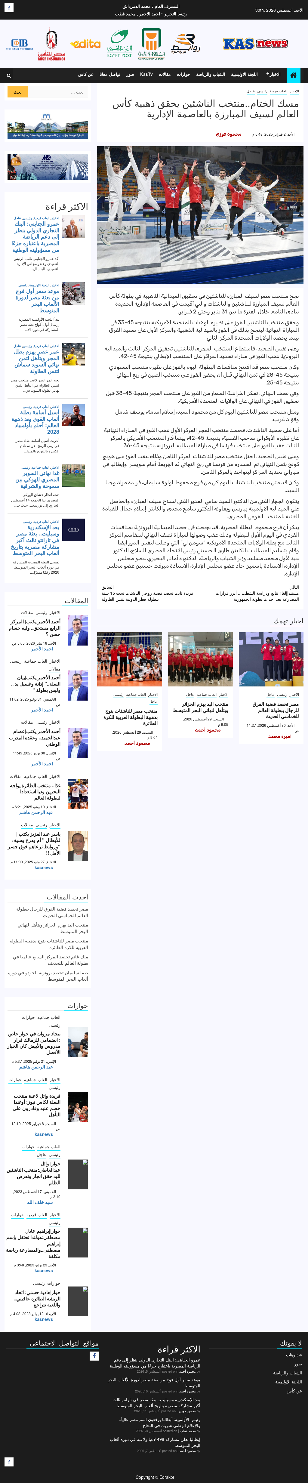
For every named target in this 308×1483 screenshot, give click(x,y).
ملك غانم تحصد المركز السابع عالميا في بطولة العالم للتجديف (50, 959)
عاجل (251, 90)
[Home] (293, 75)
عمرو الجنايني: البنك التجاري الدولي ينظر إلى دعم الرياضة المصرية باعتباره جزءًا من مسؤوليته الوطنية (155, 1363)
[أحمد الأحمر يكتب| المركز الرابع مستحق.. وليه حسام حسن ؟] (78, 630)
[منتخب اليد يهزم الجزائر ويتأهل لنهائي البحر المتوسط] (200, 659)
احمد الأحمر (42, 648)
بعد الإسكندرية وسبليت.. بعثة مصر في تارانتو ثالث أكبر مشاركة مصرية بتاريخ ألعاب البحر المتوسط (156, 1402)
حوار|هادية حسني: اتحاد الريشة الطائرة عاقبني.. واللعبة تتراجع (37, 1298)
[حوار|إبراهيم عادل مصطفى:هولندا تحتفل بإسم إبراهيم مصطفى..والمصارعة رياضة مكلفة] (78, 1243)
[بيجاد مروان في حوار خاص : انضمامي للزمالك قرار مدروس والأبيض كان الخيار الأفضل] (78, 1042)
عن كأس (294, 1391)
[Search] (9, 75)
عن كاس (86, 74)
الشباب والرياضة (210, 74)
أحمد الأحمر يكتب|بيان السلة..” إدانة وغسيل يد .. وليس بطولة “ (35, 683)
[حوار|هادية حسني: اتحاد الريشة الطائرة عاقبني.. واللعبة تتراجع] (78, 1301)
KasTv (146, 74)
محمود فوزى (229, 134)
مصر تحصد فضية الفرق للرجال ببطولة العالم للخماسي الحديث (276, 710)
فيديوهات (294, 1355)
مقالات (165, 74)
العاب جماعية (207, 694)
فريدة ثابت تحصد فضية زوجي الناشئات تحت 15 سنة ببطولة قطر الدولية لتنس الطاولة (147, 593)
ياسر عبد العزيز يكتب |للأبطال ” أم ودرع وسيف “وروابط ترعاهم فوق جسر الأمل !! (34, 843)
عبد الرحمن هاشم (36, 812)
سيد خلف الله (40, 1202)
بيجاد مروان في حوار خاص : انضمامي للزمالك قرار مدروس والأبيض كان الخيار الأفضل (33, 1043)
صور (130, 74)
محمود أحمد (208, 730)
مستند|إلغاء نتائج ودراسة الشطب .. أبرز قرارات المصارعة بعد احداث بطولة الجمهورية (257, 593)
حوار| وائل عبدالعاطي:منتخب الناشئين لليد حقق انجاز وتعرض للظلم (33, 1172)
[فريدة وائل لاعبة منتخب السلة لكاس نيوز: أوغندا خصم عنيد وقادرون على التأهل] (78, 1107)
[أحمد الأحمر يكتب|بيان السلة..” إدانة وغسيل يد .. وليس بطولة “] (78, 686)
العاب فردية (278, 90)
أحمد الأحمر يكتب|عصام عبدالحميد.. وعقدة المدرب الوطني (34, 737)
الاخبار (275, 74)
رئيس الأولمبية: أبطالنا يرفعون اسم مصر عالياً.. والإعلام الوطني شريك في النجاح (159, 1422)
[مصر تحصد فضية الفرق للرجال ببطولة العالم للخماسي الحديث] (271, 659)
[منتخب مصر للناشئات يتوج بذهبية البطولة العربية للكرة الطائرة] (129, 659)
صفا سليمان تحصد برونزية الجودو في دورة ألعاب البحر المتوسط (48, 975)
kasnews (44, 867)
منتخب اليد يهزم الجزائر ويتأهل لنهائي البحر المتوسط (200, 707)
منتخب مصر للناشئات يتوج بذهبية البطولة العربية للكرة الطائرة (130, 717)
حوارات (183, 74)
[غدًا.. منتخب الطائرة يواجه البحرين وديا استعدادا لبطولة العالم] (78, 794)
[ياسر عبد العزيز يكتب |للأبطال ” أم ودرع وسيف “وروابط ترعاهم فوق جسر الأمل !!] (78, 846)
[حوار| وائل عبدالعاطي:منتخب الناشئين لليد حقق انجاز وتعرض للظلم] (78, 1174)
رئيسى (262, 90)
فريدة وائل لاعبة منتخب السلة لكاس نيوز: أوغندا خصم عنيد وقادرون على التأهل (36, 1105)
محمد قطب (188, 1430)
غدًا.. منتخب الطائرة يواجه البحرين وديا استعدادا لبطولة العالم (35, 791)
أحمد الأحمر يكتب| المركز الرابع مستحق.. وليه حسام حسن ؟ (34, 627)
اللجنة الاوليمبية (244, 74)
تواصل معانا (110, 74)
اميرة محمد (279, 736)
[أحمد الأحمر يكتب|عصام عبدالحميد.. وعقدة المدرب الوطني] (78, 743)
